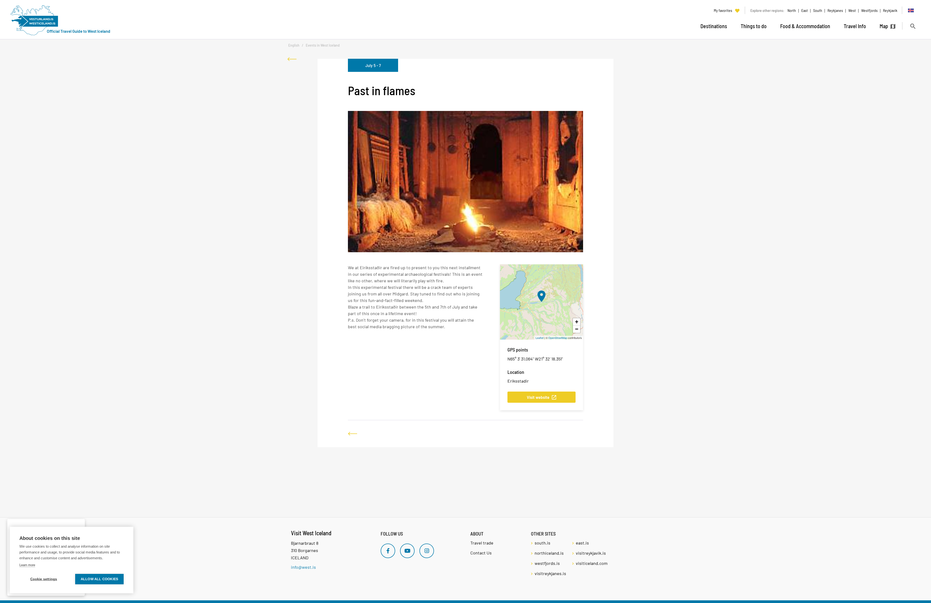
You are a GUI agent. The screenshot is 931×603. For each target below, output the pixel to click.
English (293, 45)
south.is (542, 542)
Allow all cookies (99, 579)
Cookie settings (43, 579)
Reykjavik (890, 10)
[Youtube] (407, 551)
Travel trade (481, 542)
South (817, 10)
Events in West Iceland (323, 45)
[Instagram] (426, 551)
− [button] (576, 329)
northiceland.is (549, 553)
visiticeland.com (592, 563)
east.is (582, 542)
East (804, 10)
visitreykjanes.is (550, 573)
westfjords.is (547, 563)
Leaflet (540, 338)
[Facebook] (388, 551)
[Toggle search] (913, 26)
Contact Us (481, 552)
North (791, 10)
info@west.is (303, 567)
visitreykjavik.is (591, 553)
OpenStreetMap (557, 338)
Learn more (27, 565)
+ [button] (576, 322)
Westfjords (869, 10)
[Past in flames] (541, 296)
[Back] (292, 59)
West (852, 10)
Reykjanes (835, 10)
